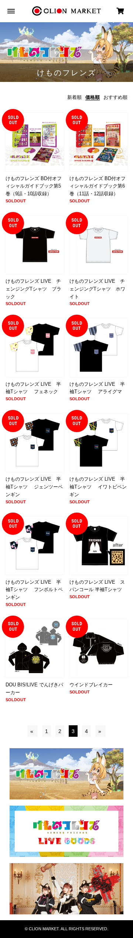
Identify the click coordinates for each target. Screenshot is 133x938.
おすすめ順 (115, 97)
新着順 (74, 97)
